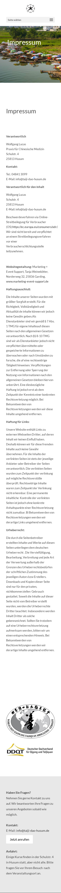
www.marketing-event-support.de (27, 281)
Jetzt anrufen (19, 839)
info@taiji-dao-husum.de (32, 830)
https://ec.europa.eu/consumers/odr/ (34, 227)
